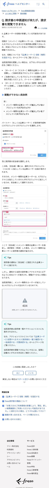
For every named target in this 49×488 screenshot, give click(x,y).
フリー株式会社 (13, 446)
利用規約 (10, 449)
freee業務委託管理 (28, 11)
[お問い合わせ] (38, 4)
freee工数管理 (32, 470)
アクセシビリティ (13, 459)
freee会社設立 (32, 453)
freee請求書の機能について (16, 401)
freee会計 (31, 446)
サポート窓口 (22, 379)
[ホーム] (16, 4)
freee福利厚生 (32, 473)
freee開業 (31, 456)
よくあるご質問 (10, 13)
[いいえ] (30, 373)
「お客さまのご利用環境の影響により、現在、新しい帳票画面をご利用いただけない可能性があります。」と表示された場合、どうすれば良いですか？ (26, 408)
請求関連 (23, 13)
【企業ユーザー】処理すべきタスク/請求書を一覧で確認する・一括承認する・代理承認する (24, 339)
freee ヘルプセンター (9, 11)
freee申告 (31, 466)
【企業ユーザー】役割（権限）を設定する (22, 396)
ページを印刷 (42, 28)
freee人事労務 (32, 449)
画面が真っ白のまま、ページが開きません (22, 414)
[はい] (18, 373)
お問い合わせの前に (13, 419)
